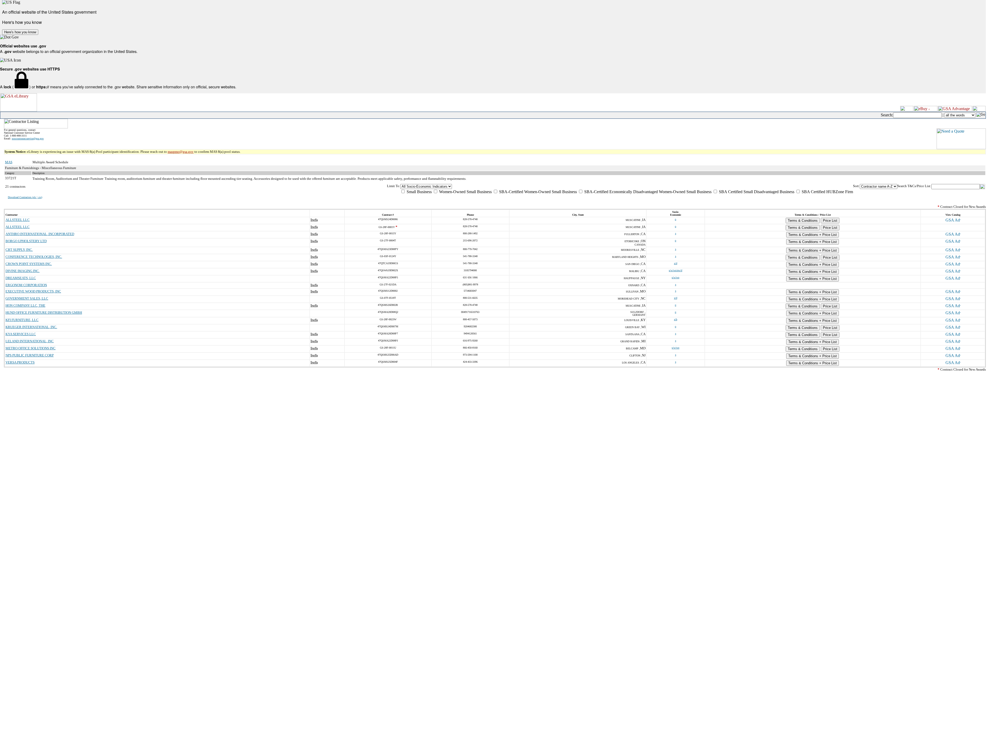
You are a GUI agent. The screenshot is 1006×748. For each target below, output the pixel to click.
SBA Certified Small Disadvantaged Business (756, 191)
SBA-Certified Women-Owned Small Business (537, 191)
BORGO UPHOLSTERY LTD (26, 241)
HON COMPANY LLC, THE (25, 305)
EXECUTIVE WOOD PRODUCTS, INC (33, 291)
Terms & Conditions (803, 221)
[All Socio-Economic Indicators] (626, 186)
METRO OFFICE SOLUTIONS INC (31, 348)
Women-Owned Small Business (465, 191)
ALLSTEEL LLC (18, 220)
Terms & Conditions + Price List (812, 235)
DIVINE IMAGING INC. (23, 271)
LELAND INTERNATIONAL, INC (30, 341)
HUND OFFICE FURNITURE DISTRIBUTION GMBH (44, 313)
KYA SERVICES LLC (21, 334)
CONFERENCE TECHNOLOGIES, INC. (34, 257)
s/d (675, 263)
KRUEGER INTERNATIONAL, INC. (31, 327)
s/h (675, 319)
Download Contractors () (25, 197)
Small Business (419, 191)
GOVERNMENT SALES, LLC (27, 298)
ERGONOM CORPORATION (26, 285)
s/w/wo (675, 277)
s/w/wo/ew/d (675, 270)
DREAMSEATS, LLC (21, 278)
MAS (8, 162)
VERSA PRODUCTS (20, 362)
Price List (830, 221)
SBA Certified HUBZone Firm (827, 191)
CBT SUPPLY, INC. (19, 250)
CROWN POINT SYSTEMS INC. (29, 264)
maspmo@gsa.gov (181, 152)
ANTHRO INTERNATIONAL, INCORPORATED (40, 234)
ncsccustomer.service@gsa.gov (28, 138)
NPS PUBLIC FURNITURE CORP (30, 355)
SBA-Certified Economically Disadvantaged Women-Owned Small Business (647, 191)
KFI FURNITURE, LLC (22, 320)
